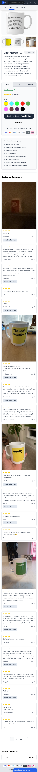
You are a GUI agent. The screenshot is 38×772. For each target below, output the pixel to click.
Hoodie (30, 84)
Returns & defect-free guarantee (16, 165)
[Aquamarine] (11, 103)
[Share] (27, 3)
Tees (17, 7)
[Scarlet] (22, 103)
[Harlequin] (17, 103)
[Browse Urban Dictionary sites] (4, 3)
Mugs (11, 7)
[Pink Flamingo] (6, 109)
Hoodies (23, 7)
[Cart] (35, 3)
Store (4, 7)
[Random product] (23, 3)
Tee (19, 84)
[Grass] (28, 103)
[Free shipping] (31, 3)
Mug (7, 84)
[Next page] (26, 739)
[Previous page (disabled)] (12, 739)
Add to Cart (19, 122)
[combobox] (16, 3)
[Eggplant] (17, 109)
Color (5, 99)
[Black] (22, 109)
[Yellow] (6, 103)
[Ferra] (11, 109)
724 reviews (15, 95)
